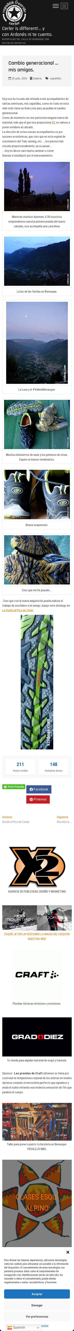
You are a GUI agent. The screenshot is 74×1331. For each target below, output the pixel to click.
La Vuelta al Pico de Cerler (17, 610)
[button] (68, 1252)
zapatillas (55, 78)
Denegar (37, 1305)
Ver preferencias (37, 1316)
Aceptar (37, 1294)
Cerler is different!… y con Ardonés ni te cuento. (27, 32)
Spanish (18, 1327)
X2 (53, 122)
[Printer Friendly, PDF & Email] (13, 786)
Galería (37, 78)
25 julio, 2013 (19, 78)
